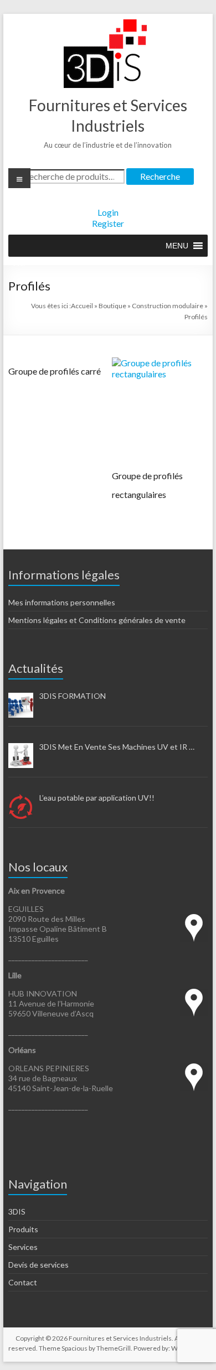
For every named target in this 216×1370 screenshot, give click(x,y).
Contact (22, 1282)
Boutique (112, 306)
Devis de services (38, 1264)
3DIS (16, 1211)
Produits (23, 1229)
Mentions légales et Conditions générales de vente (97, 620)
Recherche (160, 176)
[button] (177, 246)
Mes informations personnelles (61, 602)
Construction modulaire (167, 306)
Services (23, 1247)
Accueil (82, 306)
